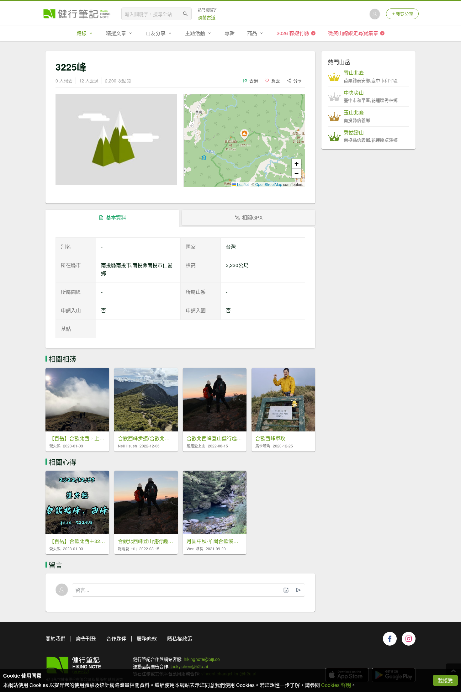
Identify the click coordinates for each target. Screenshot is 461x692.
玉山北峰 (354, 112)
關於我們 (55, 638)
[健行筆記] (76, 13)
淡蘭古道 (206, 17)
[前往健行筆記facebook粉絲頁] (390, 639)
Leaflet (242, 184)
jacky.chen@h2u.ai (189, 666)
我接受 (445, 680)
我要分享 (404, 14)
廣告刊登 (86, 638)
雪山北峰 (354, 73)
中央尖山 (354, 93)
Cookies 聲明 (336, 685)
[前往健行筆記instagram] (409, 639)
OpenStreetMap (268, 184)
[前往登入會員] (375, 14)
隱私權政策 (179, 638)
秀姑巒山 (354, 132)
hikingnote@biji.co (202, 659)
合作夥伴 (116, 638)
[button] (244, 134)
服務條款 (147, 638)
